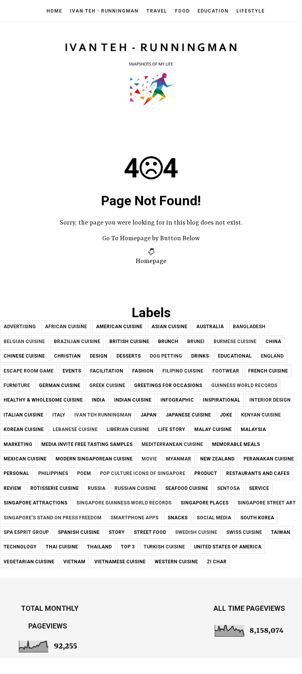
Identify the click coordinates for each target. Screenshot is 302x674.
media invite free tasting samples (87, 444)
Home (54, 11)
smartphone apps (134, 518)
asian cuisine (169, 326)
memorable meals (236, 444)
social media (214, 518)
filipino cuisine (182, 371)
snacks (178, 518)
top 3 (127, 547)
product (205, 473)
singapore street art (267, 503)
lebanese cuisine (75, 429)
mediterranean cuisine (172, 444)
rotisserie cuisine (54, 488)
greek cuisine (107, 385)
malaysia (253, 429)
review (12, 488)
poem (84, 473)
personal (16, 473)
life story (171, 429)
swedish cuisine (196, 532)
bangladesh (249, 326)
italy (58, 415)
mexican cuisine (25, 459)
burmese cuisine (235, 341)
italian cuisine (23, 415)
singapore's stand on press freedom (52, 518)
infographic (177, 400)
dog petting (166, 356)
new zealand (217, 459)
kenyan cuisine (261, 415)
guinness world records (244, 385)
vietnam (74, 561)
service (259, 488)
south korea (257, 518)
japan (148, 415)
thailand (99, 547)
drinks (200, 356)
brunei (195, 341)
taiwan (280, 532)
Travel (156, 11)
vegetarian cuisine (29, 561)
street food (150, 532)
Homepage (151, 261)
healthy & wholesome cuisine (43, 400)
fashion (142, 371)
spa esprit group (26, 532)
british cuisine (129, 341)
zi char (216, 561)
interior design (270, 400)
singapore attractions (35, 503)
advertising (20, 326)
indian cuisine (132, 400)
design (98, 356)
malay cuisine (213, 429)
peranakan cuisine (268, 459)
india (98, 400)
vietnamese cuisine (119, 561)
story (117, 532)
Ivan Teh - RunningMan (104, 11)
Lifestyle (250, 11)
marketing (18, 444)
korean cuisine (24, 429)
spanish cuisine (78, 532)
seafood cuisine (186, 488)
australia (210, 326)
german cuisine (59, 385)
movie (149, 459)
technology (20, 547)
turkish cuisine (164, 547)
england (272, 356)
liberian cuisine (128, 429)
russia (96, 488)
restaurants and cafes (257, 473)
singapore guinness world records (123, 503)
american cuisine (119, 326)
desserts (128, 356)
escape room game (28, 371)
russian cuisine (135, 488)
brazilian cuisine (77, 341)
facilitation (106, 371)
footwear (225, 371)
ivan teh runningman (102, 415)
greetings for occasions (168, 385)
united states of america (227, 547)
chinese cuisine (24, 356)
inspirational (221, 400)
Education (212, 11)
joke (226, 415)
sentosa (228, 488)
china (273, 341)
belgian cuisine (24, 341)
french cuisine (268, 371)
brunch (168, 341)
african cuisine (66, 326)
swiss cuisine (244, 532)
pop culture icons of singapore (142, 473)
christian (67, 356)
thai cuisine (62, 547)
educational (235, 356)
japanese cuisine (188, 415)
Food (182, 11)
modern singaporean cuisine (94, 459)
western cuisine (176, 561)
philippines (53, 473)
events (72, 371)
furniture (17, 385)
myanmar (178, 459)
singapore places (204, 503)
